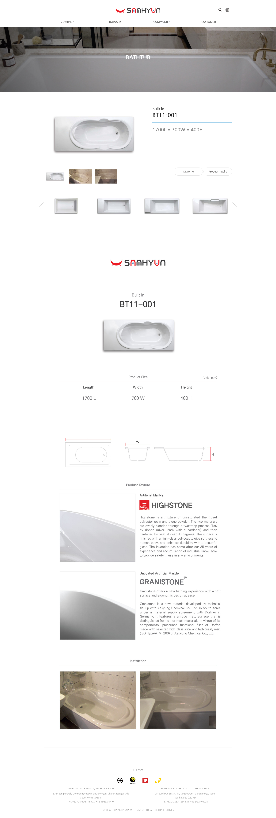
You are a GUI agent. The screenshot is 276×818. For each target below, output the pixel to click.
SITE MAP (138, 769)
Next (235, 206)
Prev (41, 206)
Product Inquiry (218, 171)
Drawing (188, 171)
